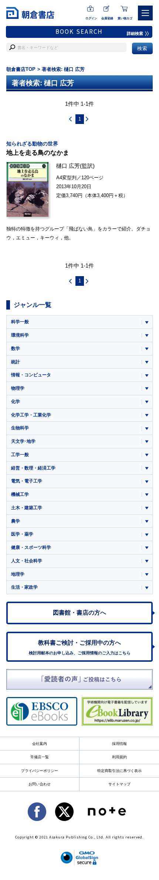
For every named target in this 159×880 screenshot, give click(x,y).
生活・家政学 (24, 587)
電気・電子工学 (26, 481)
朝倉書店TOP (20, 69)
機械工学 (20, 494)
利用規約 (119, 757)
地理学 (17, 574)
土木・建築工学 (26, 507)
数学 (15, 348)
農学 (15, 521)
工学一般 (20, 454)
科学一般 (20, 321)
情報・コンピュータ (31, 374)
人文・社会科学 (26, 560)
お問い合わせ (39, 784)
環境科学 (20, 335)
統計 (15, 361)
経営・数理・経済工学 (33, 468)
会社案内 (39, 744)
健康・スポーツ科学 (31, 547)
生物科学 (20, 428)
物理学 (17, 388)
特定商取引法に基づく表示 (119, 771)
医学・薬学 (22, 534)
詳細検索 (135, 33)
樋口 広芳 (68, 166)
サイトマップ (119, 784)
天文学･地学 (23, 441)
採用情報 (119, 744)
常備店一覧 (39, 757)
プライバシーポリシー (39, 771)
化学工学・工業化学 (31, 415)
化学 (15, 401)
